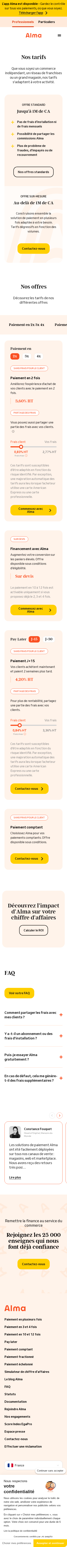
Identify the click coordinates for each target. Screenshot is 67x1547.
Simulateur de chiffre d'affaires (26, 1372)
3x (27, 356)
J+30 (48, 639)
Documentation (15, 1401)
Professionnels (23, 22)
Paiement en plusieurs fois (23, 1319)
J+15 (34, 639)
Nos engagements (17, 1416)
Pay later (10, 1342)
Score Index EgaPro (18, 1424)
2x (15, 356)
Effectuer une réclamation (23, 1446)
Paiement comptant (18, 1349)
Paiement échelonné (18, 1364)
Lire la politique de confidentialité (20, 1531)
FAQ (7, 1387)
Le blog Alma (13, 1379)
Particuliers (46, 22)
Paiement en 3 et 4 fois (20, 1327)
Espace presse (14, 1431)
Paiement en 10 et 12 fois (22, 1334)
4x (39, 356)
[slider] (21, 447)
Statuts (10, 1394)
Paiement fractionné (19, 1357)
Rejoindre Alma (15, 1409)
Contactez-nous (16, 1439)
